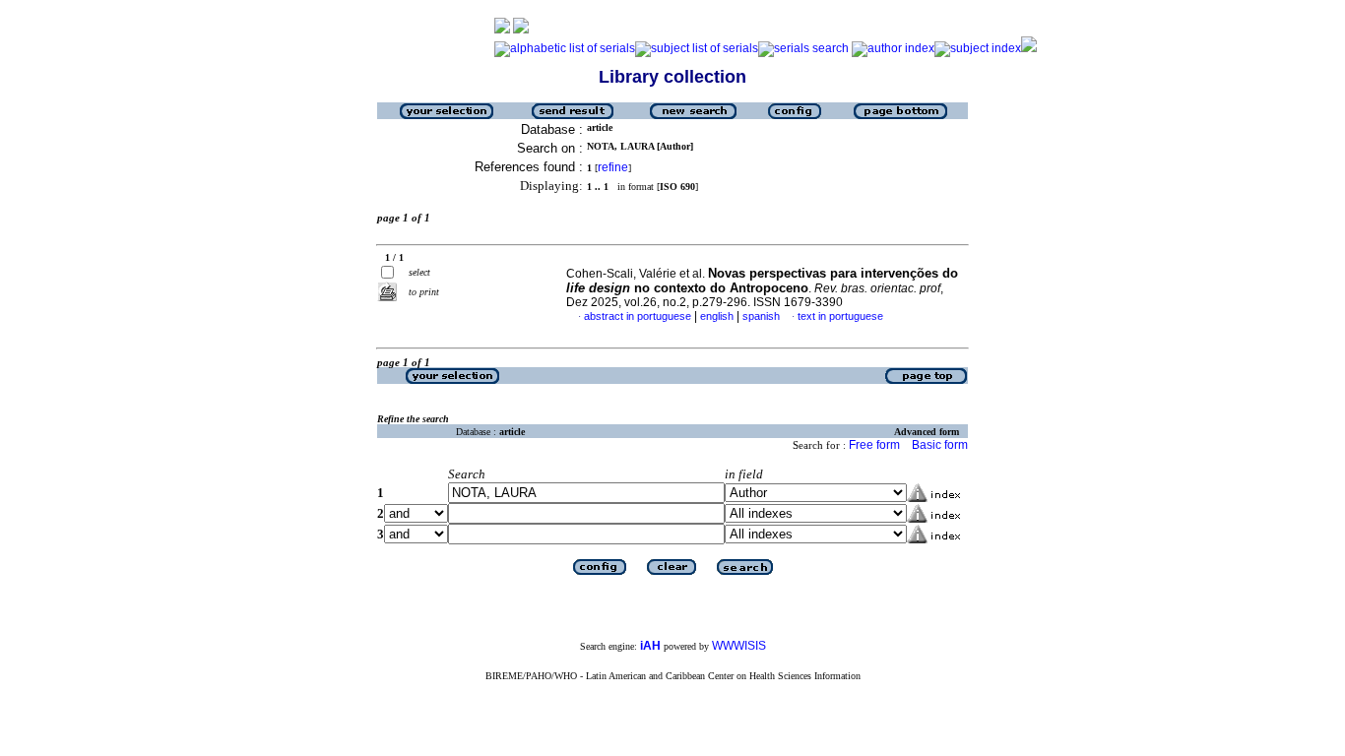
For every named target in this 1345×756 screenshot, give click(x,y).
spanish (761, 316)
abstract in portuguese (637, 316)
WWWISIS (739, 646)
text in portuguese (840, 316)
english (717, 316)
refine (613, 167)
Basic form (940, 445)
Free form (874, 445)
